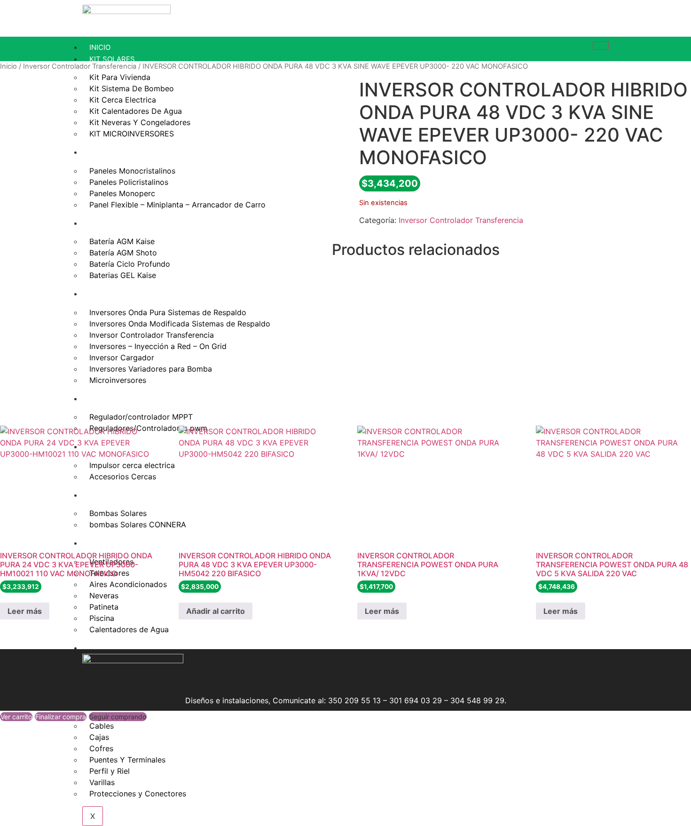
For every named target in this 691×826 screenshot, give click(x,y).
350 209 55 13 (354, 700)
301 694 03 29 (415, 700)
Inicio (8, 66)
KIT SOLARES (112, 59)
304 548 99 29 (477, 700)
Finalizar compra (60, 717)
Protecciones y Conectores (137, 793)
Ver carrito (16, 717)
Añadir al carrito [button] (215, 611)
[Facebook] (310, 665)
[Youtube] (339, 665)
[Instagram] (282, 665)
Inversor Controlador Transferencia (79, 66)
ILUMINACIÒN (112, 647)
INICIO (99, 47)
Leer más (25, 611)
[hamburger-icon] (601, 45)
